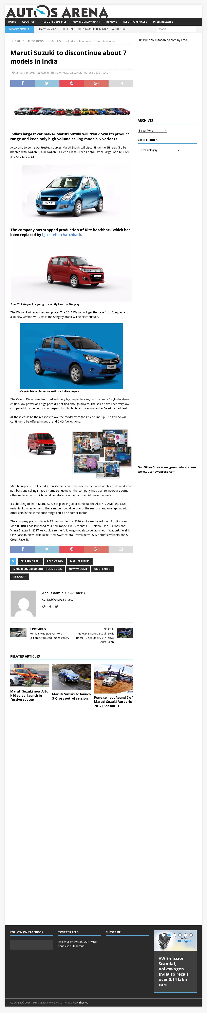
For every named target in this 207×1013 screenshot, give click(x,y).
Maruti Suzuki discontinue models (37, 569)
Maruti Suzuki (92, 72)
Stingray (19, 576)
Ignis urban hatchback (61, 234)
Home (12, 21)
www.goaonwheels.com (178, 467)
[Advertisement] (168, 81)
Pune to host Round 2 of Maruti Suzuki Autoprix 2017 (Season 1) (113, 701)
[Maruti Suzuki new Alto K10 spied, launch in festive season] (29, 675)
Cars (72, 72)
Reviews (111, 21)
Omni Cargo (102, 569)
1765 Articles (76, 593)
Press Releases (163, 21)
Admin (45, 72)
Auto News (61, 72)
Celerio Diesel (30, 561)
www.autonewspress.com (156, 471)
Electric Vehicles (135, 21)
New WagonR (78, 569)
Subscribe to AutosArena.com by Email (163, 40)
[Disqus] (71, 763)
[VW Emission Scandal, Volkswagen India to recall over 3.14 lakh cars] (175, 940)
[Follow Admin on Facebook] (48, 606)
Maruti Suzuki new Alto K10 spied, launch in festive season (29, 695)
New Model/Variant (86, 21)
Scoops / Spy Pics (55, 21)
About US (28, 21)
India (79, 72)
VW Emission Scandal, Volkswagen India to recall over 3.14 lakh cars (173, 971)
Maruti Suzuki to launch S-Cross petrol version (71, 696)
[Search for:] (176, 29)
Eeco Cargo (55, 561)
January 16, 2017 (25, 72)
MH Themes (81, 1002)
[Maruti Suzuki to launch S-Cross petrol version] (71, 677)
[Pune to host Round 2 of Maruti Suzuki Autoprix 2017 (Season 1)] (113, 679)
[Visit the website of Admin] (43, 606)
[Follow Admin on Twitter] (55, 606)
